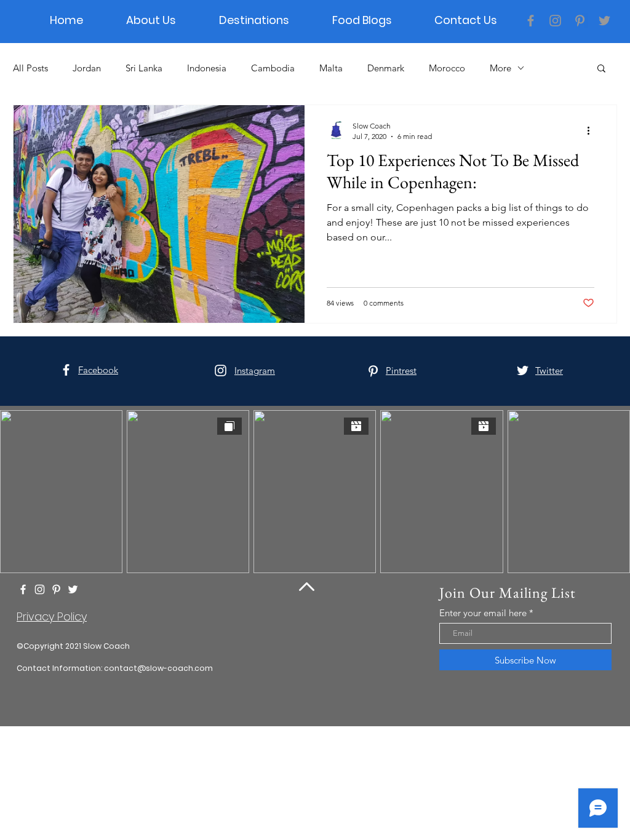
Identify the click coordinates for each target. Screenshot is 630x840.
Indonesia (206, 68)
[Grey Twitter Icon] (604, 20)
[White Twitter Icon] (522, 370)
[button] (601, 69)
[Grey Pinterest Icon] (580, 20)
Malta (331, 68)
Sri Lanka (144, 68)
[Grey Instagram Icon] (555, 20)
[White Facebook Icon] (66, 370)
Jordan (87, 68)
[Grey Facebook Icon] (530, 20)
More (500, 68)
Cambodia (273, 68)
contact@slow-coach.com (158, 668)
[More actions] (592, 130)
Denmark (385, 68)
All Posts (30, 68)
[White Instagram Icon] (220, 370)
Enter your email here (483, 612)
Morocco (447, 68)
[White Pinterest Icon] (373, 371)
